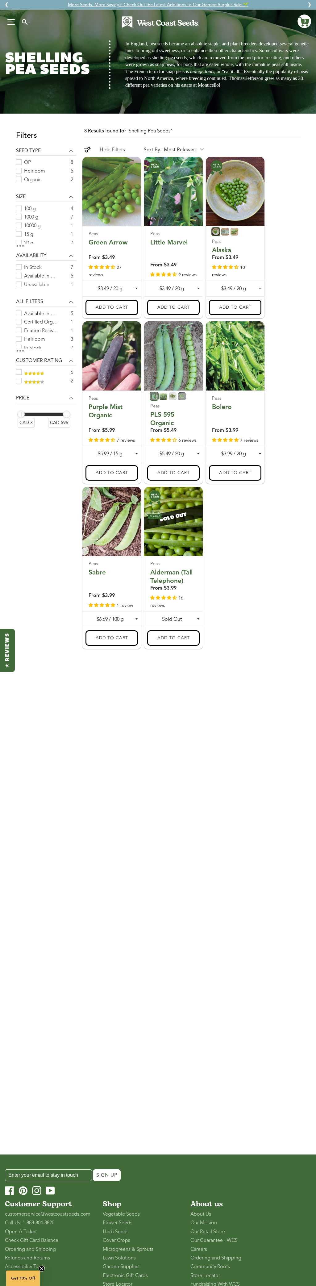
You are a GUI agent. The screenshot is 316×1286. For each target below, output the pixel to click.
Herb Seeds (116, 1232)
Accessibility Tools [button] (25, 1266)
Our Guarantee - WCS (214, 1240)
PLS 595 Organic (162, 419)
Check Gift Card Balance (31, 1240)
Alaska (221, 250)
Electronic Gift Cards (125, 1275)
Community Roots (210, 1266)
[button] (304, 21)
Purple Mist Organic (106, 411)
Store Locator (205, 1275)
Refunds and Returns (27, 1258)
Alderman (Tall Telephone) (171, 576)
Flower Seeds (117, 1223)
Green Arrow (108, 242)
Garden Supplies (121, 1266)
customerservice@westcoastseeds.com (47, 1214)
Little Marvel (169, 242)
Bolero (222, 407)
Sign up (106, 1175)
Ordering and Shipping (30, 1249)
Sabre (97, 572)
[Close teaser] (42, 1269)
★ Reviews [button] (7, 650)
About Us (200, 1214)
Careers (198, 1249)
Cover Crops (116, 1240)
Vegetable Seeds (121, 1214)
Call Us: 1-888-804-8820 (29, 1223)
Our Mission (203, 1223)
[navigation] (46, 283)
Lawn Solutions (119, 1258)
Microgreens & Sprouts (128, 1249)
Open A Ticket (21, 1232)
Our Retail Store (207, 1232)
